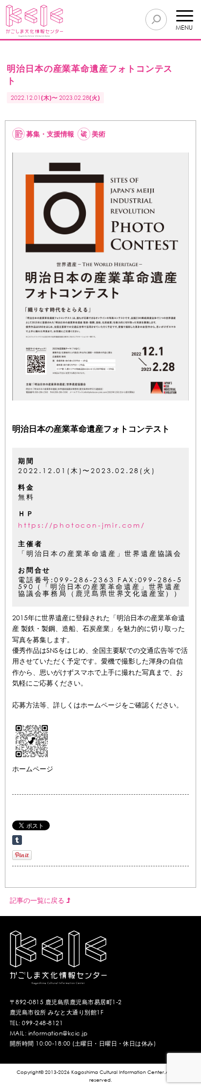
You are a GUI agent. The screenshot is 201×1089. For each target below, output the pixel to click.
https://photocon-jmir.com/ (81, 525)
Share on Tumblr (17, 840)
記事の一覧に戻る (38, 900)
